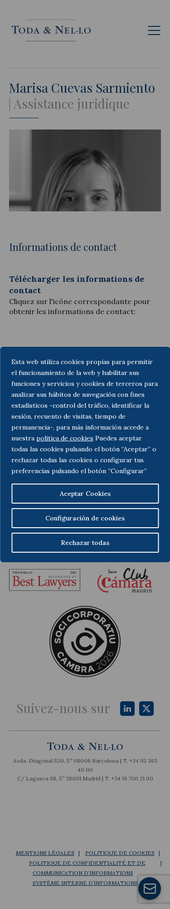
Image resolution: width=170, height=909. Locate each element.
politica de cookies (64, 438)
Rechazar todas (85, 543)
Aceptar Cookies (85, 493)
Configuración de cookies (85, 518)
